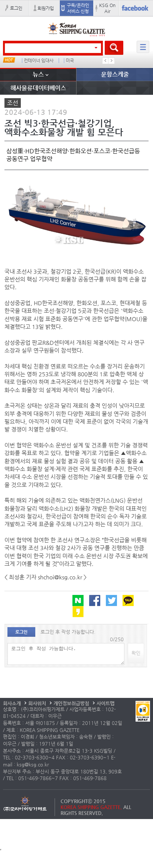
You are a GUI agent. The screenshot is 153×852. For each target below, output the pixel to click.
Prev (105, 60)
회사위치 (37, 703)
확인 (135, 653)
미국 (70, 60)
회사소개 (12, 703)
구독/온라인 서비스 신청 (78, 8)
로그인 (16, 8)
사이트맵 (105, 703)
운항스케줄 (115, 74)
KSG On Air (107, 8)
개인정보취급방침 (71, 703)
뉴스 (38, 74)
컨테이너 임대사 (38, 60)
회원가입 (46, 8)
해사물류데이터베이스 (38, 87)
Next (111, 60)
